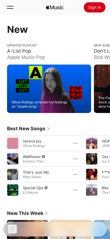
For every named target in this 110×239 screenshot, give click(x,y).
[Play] (12, 143)
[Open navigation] (10, 7)
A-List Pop (16, 45)
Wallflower (32, 156)
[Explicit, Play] (12, 158)
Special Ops (33, 187)
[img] (54, 7)
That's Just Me (36, 172)
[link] (28, 128)
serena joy (32, 140)
